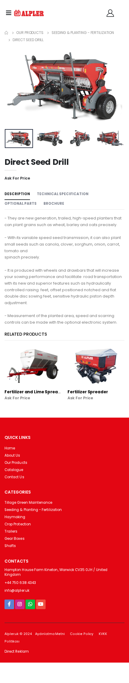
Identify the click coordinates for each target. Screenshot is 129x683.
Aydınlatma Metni (50, 634)
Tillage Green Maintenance (28, 502)
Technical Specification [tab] (62, 194)
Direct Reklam (16, 651)
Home (9, 448)
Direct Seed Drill (28, 39)
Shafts (10, 545)
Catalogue (13, 469)
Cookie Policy (81, 634)
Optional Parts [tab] (20, 203)
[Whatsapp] (30, 604)
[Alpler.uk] (29, 13)
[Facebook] (9, 604)
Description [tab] (17, 194)
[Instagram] (20, 604)
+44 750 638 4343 (20, 582)
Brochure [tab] (54, 203)
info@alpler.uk (16, 590)
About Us (12, 455)
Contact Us (14, 477)
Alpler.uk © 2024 (18, 634)
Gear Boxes (14, 538)
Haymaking (15, 517)
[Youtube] (41, 604)
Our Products (30, 32)
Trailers (10, 531)
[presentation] (13, 86)
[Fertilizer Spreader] (96, 366)
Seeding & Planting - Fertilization (83, 32)
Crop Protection (17, 524)
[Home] (6, 32)
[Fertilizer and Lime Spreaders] (33, 366)
